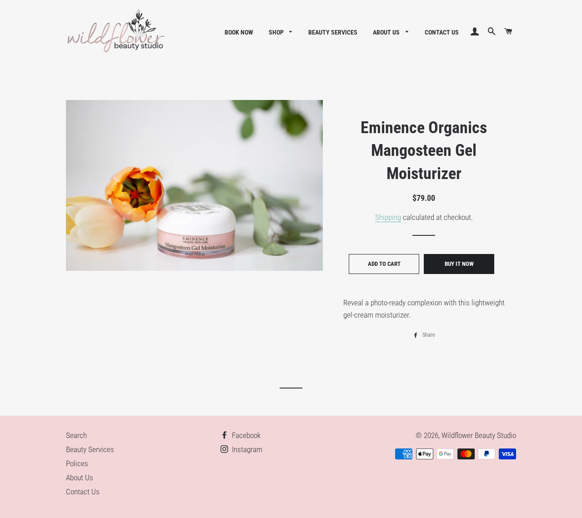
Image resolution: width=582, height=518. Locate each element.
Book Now (239, 32)
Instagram (246, 449)
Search (76, 435)
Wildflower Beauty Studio (479, 435)
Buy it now (459, 263)
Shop (277, 32)
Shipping (388, 217)
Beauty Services (332, 32)
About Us (387, 32)
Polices (77, 463)
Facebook (245, 435)
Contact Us (442, 32)
